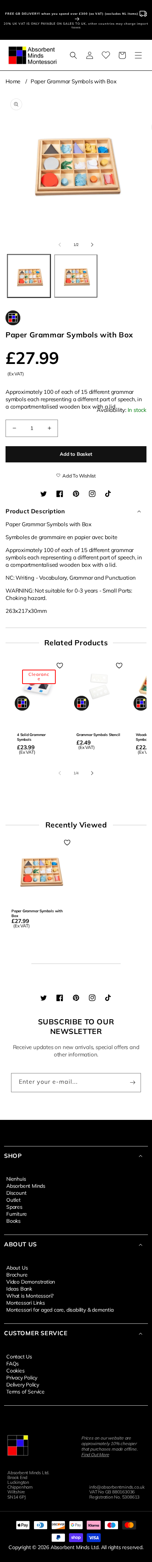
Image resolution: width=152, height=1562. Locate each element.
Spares (14, 1206)
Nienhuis (16, 1178)
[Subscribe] (132, 1082)
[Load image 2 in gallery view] (75, 276)
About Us (17, 1267)
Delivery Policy (22, 1384)
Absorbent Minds (25, 1185)
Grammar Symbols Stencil (98, 734)
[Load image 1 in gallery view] (29, 276)
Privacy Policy (21, 1377)
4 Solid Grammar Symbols (31, 737)
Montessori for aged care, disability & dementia (60, 1309)
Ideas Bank (19, 1288)
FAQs (12, 1363)
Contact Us (19, 1356)
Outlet (13, 1199)
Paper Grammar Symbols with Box (74, 81)
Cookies (15, 1370)
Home (13, 81)
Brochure (16, 1274)
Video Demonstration (30, 1281)
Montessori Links (25, 1302)
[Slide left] (60, 244)
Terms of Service (25, 1391)
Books (13, 1220)
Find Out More (95, 1454)
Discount (16, 1192)
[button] (73, 55)
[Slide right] (92, 244)
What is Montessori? (29, 1295)
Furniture (16, 1213)
